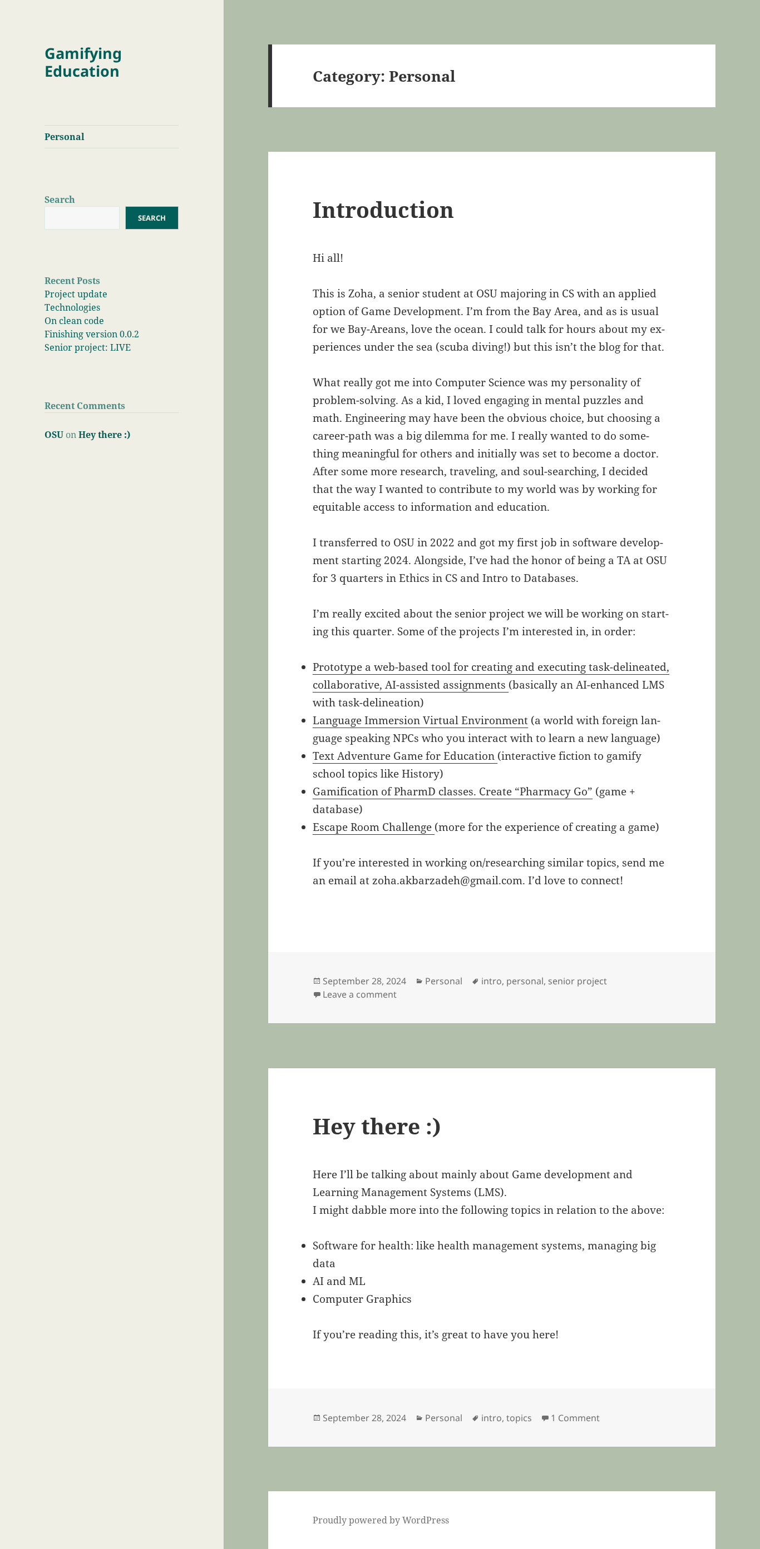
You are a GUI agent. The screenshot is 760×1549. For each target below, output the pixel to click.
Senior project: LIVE (88, 347)
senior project (577, 981)
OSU (54, 435)
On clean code (74, 321)
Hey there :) (104, 435)
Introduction (383, 209)
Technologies (72, 307)
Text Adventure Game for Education (405, 756)
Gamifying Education (83, 62)
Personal (65, 137)
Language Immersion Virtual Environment (420, 720)
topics (519, 1418)
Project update (76, 294)
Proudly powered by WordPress (381, 1520)
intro (491, 981)
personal (525, 981)
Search (60, 199)
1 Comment (575, 1418)
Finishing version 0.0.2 (92, 334)
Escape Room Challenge (374, 827)
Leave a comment (360, 994)
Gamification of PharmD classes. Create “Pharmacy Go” (453, 791)
